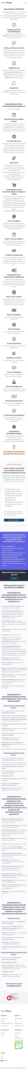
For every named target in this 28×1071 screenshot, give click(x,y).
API (16, 1021)
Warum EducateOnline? (7, 1023)
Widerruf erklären (19, 1040)
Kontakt (3, 1033)
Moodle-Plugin (18, 1018)
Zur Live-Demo (4, 1025)
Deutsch (4, 1060)
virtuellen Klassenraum (9, 52)
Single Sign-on (18, 1023)
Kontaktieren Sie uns (14, 986)
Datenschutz (18, 1037)
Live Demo (14, 578)
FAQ (2, 1056)
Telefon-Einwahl (19, 1025)
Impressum (17, 1033)
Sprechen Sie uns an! (14, 520)
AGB (16, 1035)
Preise (2, 1021)
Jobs (2, 1035)
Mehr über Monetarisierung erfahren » (14, 211)
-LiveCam (15, 257)
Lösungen (3, 1018)
